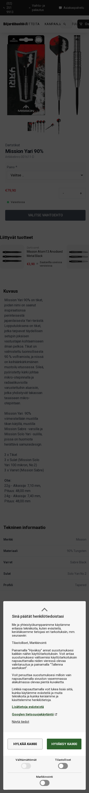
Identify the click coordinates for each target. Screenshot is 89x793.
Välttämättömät (26, 759)
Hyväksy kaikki (64, 744)
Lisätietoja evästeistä (28, 707)
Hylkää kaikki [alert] (25, 744)
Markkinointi (44, 776)
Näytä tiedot (20, 722)
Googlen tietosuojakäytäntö (33, 714)
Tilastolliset (63, 759)
